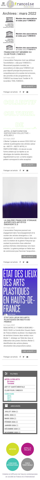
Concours (9, 394)
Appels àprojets (27, 449)
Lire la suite (29, 86)
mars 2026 (9, 418)
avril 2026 (9, 415)
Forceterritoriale (27, 464)
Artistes (12, 449)
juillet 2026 (10, 412)
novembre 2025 (11, 432)
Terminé (10, 383)
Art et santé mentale (15, 387)
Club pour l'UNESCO (14, 390)
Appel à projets (12, 379)
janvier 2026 (10, 425)
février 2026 (10, 422)
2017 (9, 398)
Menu (3, 5)
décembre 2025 (11, 429)
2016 (9, 396)
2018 (9, 400)
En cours (10, 381)
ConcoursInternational (12, 464)
